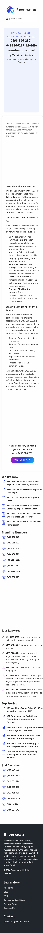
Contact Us (9, 908)
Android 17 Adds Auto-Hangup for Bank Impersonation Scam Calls (23, 745)
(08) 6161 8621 (13, 775)
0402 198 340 (13, 537)
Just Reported (11, 630)
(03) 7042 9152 (13, 548)
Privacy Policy (10, 904)
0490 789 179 (12, 667)
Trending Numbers (14, 532)
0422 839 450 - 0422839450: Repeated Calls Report (24, 491)
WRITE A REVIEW (22, 460)
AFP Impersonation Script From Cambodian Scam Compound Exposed (22, 719)
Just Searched (11, 765)
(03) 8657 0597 (13, 560)
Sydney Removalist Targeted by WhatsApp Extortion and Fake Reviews (22, 754)
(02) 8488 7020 (13, 798)
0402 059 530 (13, 542)
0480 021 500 (12, 645)
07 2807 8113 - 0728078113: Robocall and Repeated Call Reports (24, 515)
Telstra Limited (14, 37)
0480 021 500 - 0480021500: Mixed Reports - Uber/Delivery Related (23, 483)
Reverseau (26, 9)
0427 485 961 (13, 792)
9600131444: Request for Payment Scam (23, 499)
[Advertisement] (21, 86)
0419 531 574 (13, 781)
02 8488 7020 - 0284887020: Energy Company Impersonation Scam (23, 507)
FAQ (6, 896)
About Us (8, 888)
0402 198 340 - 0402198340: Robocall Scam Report (24, 523)
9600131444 (12, 804)
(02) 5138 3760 (12, 637)
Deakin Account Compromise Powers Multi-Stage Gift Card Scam (25, 729)
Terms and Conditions (14, 900)
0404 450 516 (13, 554)
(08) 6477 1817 (13, 565)
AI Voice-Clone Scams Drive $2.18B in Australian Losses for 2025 (25, 710)
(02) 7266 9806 (12, 675)
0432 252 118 (13, 577)
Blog (6, 892)
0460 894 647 (13, 810)
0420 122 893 (12, 689)
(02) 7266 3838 (13, 571)
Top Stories (9, 703)
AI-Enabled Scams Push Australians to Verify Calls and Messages (24, 737)
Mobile (27, 33)
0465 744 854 (12, 653)
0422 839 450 (13, 787)
